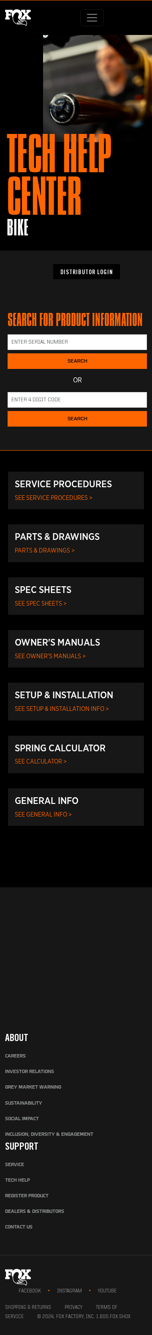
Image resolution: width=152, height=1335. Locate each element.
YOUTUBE (107, 1291)
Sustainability (23, 1103)
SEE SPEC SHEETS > (41, 603)
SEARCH (77, 361)
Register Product (27, 1196)
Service (14, 1164)
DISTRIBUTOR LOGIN (86, 273)
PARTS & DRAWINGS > (45, 550)
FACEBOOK (30, 1291)
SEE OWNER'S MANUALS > (50, 655)
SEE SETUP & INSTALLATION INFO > (62, 708)
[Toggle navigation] (92, 17)
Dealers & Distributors (34, 1211)
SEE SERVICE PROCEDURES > (53, 497)
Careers (15, 1056)
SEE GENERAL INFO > (43, 814)
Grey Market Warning (33, 1087)
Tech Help (17, 1180)
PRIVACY (73, 1307)
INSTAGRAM (69, 1291)
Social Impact (22, 1118)
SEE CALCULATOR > (41, 761)
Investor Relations (29, 1071)
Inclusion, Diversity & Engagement (49, 1134)
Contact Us (19, 1227)
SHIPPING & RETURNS (28, 1307)
